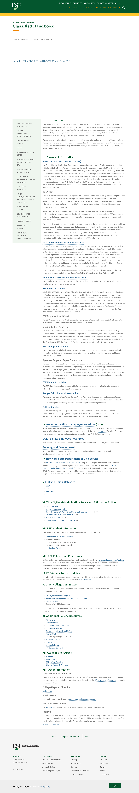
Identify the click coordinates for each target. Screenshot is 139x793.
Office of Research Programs (57, 665)
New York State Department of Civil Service (72, 459)
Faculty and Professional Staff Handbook (26, 179)
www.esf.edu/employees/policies (111, 560)
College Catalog (51, 407)
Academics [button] (77, 7)
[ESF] (16, 6)
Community (104, 774)
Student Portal (55, 548)
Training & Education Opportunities (24, 236)
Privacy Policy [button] (44, 786)
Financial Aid (51, 634)
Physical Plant (51, 642)
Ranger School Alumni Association (61, 393)
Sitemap (74, 759)
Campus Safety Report (58, 648)
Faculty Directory (77, 774)
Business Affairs (52, 622)
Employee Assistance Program (58, 595)
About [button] (68, 7)
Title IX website (52, 506)
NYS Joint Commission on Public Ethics (63, 242)
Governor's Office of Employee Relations (70, 424)
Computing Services (54, 628)
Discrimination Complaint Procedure (61, 520)
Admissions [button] (87, 7)
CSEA (48, 486)
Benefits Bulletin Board (25, 153)
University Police (52, 645)
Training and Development (59, 447)
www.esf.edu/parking (51, 724)
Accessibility (76, 763)
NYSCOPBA (50, 491)
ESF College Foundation (55, 346)
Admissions (50, 620)
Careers (74, 767)
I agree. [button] (115, 785)
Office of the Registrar (54, 662)
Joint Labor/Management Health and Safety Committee (26, 198)
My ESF (117, 3)
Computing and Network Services (82, 699)
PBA (47, 488)
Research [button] (116, 7)
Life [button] (96, 7)
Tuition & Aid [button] (105, 7)
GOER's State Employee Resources (63, 439)
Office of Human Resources (24, 125)
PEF (47, 494)
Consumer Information (80, 770)
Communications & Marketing (58, 625)
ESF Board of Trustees (54, 288)
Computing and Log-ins (51, 770)
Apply (52, 736)
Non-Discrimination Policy (56, 509)
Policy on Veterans (53, 517)
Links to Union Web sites (60, 482)
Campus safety (52, 601)
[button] (124, 8)
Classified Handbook (22, 188)
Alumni (102, 770)
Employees (104, 763)
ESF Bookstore (47, 763)
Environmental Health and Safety (59, 631)
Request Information (70, 736)
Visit (87, 736)
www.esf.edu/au (84, 579)
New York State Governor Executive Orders (65, 277)
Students (103, 759)
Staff (19, 148)
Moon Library (51, 659)
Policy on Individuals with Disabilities (60, 514)
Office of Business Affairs (51, 759)
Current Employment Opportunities (24, 133)
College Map (47, 691)
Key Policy (50, 707)
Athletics (77, 3)
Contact (109, 3)
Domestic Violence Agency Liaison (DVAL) (25, 162)
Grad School (89, 3)
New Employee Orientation (23, 215)
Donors (103, 767)
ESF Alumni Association (55, 382)
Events (68, 3)
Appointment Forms (23, 142)
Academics (50, 656)
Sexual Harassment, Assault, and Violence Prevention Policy (69, 512)
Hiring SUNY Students (22, 208)
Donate (100, 3)
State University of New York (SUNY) (62, 161)
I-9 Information (24, 221)
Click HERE (102, 431)
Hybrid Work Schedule (23, 227)
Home (16, 40)
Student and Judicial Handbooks (59, 536)
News (61, 3)
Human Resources (26, 40)
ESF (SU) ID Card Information (24, 171)
